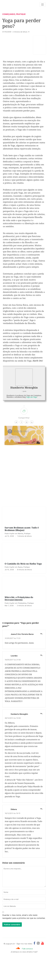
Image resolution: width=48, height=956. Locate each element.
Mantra (20, 533)
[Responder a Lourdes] (41, 655)
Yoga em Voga (31, 397)
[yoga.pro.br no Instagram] (38, 943)
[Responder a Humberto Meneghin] (41, 714)
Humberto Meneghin (24, 387)
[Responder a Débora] (41, 809)
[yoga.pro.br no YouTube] (42, 943)
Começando (8, 14)
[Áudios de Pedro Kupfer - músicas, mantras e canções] (18, 948)
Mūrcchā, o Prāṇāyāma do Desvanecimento (19, 598)
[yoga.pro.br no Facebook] (34, 943)
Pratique (21, 14)
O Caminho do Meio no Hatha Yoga (23, 563)
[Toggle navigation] (42, 4)
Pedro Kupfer (10, 533)
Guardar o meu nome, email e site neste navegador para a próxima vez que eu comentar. (23, 916)
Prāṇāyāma (22, 603)
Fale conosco (27, 949)
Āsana (20, 567)
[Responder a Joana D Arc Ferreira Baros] (41, 634)
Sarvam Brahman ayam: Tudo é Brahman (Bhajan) (22, 529)
